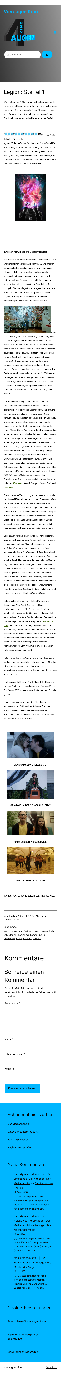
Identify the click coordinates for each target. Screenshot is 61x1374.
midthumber (32, 934)
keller (6, 934)
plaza (42, 934)
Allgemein (41, 916)
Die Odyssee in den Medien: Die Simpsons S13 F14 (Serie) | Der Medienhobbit (32, 1179)
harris (36, 931)
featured (28, 931)
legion (13, 934)
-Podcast (23, 1131)
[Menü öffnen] (55, 32)
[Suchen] (47, 54)
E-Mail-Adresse (15, 1054)
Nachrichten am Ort (19, 1147)
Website (9, 1068)
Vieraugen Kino (21, 11)
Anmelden (51, 1367)
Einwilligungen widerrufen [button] (23, 1351)
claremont (17, 931)
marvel (21, 934)
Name (9, 1039)
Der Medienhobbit (18, 1123)
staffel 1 (27, 938)
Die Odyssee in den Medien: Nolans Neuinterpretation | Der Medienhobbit (32, 1220)
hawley (44, 931)
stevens (37, 938)
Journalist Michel (18, 1139)
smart (19, 938)
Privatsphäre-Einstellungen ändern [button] (28, 1321)
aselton (7, 931)
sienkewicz (9, 938)
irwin (51, 931)
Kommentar (12, 1003)
